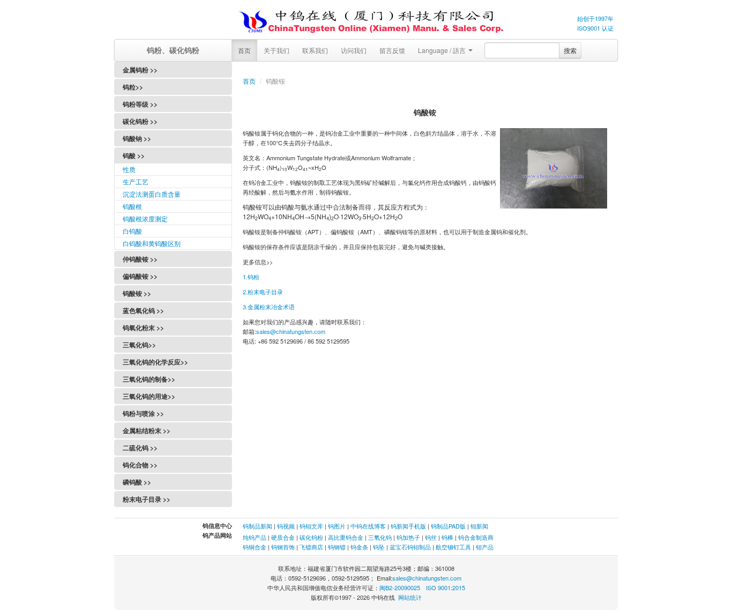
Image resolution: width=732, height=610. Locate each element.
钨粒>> (133, 87)
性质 (129, 169)
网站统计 (410, 597)
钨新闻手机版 (408, 526)
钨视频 (286, 526)
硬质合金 (283, 537)
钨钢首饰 (283, 546)
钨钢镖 (337, 546)
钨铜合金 (254, 546)
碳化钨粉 (311, 537)
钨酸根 (132, 206)
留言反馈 (392, 50)
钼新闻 (479, 526)
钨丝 (431, 537)
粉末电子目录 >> (146, 499)
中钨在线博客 (368, 526)
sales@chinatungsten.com (290, 331)
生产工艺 (135, 181)
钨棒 (447, 537)
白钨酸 (132, 230)
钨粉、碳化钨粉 (173, 49)
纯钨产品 (254, 537)
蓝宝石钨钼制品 (410, 546)
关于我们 (276, 50)
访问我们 (354, 50)
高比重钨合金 (345, 537)
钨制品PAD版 (448, 526)
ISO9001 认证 (595, 28)
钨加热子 (408, 537)
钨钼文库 (311, 526)
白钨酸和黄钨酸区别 (152, 243)
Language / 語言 (442, 50)
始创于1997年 (595, 18)
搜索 (570, 50)
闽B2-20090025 (399, 587)
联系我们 (315, 50)
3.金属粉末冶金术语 (269, 306)
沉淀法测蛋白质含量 (152, 193)
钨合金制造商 (476, 537)
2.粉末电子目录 (263, 291)
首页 (244, 50)
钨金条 (359, 546)
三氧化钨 (380, 537)
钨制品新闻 (258, 526)
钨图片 (337, 526)
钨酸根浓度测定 (145, 218)
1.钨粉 (251, 276)
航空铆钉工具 (453, 546)
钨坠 (379, 546)
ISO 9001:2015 (445, 587)
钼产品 (485, 546)
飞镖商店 (311, 546)
